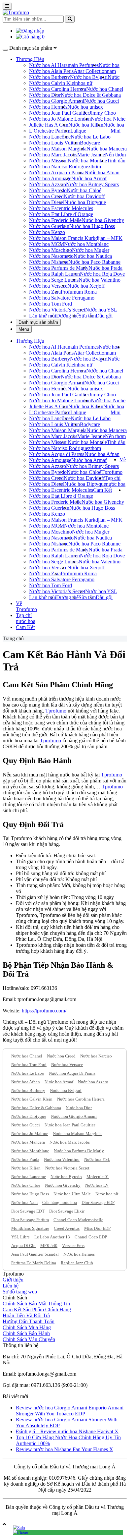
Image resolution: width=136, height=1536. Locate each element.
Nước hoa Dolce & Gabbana (91, 95)
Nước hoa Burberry (49, 77)
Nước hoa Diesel (46, 202)
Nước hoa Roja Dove (102, 274)
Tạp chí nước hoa (115, 481)
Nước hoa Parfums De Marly (79, 1150)
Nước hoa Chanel (104, 89)
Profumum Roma (79, 292)
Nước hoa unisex (85, 107)
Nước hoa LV (97, 1185)
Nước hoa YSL (101, 310)
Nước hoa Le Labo (91, 137)
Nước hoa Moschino (50, 250)
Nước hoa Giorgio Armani (56, 101)
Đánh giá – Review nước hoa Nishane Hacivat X (67, 1431)
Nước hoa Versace (48, 286)
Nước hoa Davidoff (84, 196)
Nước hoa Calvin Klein (53, 83)
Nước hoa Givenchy (103, 220)
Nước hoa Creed (46, 196)
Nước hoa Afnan (102, 172)
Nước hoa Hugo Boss (92, 226)
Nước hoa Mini (113, 128)
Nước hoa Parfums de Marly (58, 268)
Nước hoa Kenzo (47, 232)
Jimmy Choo (102, 113)
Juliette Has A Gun (48, 125)
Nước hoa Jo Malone (29, 1133)
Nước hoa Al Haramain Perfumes (64, 65)
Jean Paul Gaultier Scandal (35, 1254)
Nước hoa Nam (24, 1202)
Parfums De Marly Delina (33, 1262)
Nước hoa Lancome (28, 1176)
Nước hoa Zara (45, 292)
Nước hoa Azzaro (47, 184)
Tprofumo (55, 710)
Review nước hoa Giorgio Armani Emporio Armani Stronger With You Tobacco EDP (69, 1410)
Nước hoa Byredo (48, 190)
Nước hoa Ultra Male (72, 1193)
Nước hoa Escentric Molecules (61, 208)
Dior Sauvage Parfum (30, 1219)
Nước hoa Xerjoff (86, 286)
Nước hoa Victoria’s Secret (57, 310)
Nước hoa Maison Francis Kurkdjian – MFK (75, 238)
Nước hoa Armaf (89, 178)
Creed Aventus (67, 1228)
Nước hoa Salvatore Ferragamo (61, 298)
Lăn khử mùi (42, 315)
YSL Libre (20, 1236)
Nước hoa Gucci (101, 101)
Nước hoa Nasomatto (51, 256)
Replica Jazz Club (77, 1262)
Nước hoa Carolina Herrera (57, 89)
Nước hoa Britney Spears (92, 184)
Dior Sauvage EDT (28, 1211)
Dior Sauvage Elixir (67, 1211)
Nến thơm (115, 154)
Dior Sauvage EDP (98, 1202)
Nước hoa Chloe (25, 1185)
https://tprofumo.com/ (44, 1010)
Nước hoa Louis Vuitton (54, 142)
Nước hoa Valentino (99, 280)
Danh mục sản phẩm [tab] (38, 322)
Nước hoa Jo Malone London (60, 119)
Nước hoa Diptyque (85, 202)
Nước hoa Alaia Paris (51, 71)
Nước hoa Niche (108, 119)
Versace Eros (73, 1245)
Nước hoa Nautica (93, 256)
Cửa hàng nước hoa (59, 1202)
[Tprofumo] (16, 12)
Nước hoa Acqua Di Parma (72, 1073)
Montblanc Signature (30, 1228)
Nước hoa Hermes (79, 1254)
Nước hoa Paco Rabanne (94, 262)
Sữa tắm (87, 315)
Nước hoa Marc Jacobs (53, 154)
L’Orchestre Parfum (49, 131)
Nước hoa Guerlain (49, 226)
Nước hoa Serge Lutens (54, 280)
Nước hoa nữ (106, 1193)
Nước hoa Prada (105, 268)
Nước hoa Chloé (84, 190)
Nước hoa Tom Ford (50, 304)
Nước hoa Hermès (48, 107)
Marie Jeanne (91, 154)
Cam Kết (102, 490)
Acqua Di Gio (23, 1245)
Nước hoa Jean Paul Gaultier (59, 113)
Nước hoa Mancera (106, 148)
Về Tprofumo (26, 606)
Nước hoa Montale (87, 160)
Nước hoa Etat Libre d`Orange (61, 214)
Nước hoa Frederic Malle (55, 220)
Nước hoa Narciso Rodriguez (59, 166)
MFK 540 (48, 1245)
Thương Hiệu (30, 59)
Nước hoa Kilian (85, 125)
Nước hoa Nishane (48, 262)
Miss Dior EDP (97, 1228)
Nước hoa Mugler (90, 250)
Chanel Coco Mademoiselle (78, 1219)
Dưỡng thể (67, 315)
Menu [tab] (23, 329)
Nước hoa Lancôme (50, 137)
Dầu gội (104, 315)
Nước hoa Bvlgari (89, 77)
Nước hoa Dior (45, 95)
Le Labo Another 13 (52, 1236)
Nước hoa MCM (46, 244)
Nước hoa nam (109, 68)
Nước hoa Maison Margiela (57, 148)
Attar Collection (90, 71)
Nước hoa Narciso (96, 1055)
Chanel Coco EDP (91, 1236)
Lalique (78, 131)
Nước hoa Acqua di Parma (57, 172)
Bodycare (90, 142)
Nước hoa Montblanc (86, 244)
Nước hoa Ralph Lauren (54, 274)
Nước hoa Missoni (48, 160)
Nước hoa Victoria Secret (67, 1168)
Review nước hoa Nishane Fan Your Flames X (64, 1449)
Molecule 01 (97, 1176)
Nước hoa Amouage (50, 178)
